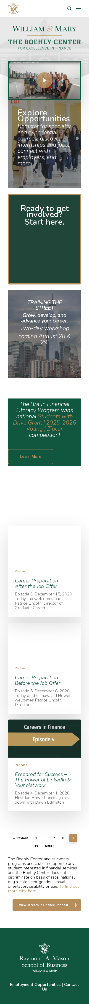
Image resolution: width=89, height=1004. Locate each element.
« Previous (20, 838)
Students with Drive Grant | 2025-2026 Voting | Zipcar (44, 423)
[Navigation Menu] (78, 8)
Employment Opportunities (35, 984)
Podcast (21, 571)
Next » (50, 846)
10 (36, 846)
